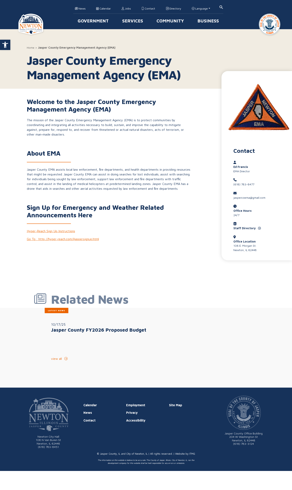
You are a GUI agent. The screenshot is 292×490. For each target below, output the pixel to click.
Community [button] (170, 20)
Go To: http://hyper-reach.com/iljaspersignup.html (63, 239)
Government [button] (93, 20)
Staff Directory (244, 228)
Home (30, 47)
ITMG (192, 453)
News (82, 8)
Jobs (127, 8)
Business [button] (208, 20)
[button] (5, 45)
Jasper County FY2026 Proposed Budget (98, 330)
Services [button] (132, 20)
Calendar (105, 8)
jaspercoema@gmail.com (249, 197)
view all (57, 358)
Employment (135, 405)
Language (201, 8)
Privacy (132, 412)
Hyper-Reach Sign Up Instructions (51, 231)
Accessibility (135, 420)
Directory (175, 8)
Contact (149, 8)
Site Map (175, 405)
